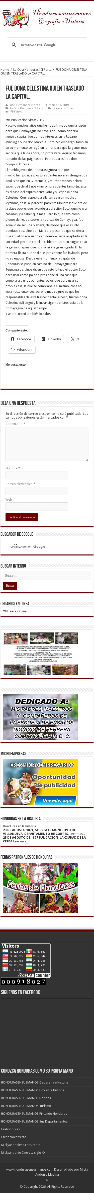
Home (5, 69)
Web (9, 499)
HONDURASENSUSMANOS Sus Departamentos (34, 1121)
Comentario (15, 424)
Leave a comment (64, 108)
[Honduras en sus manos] (47, 16)
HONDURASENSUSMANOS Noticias (26, 1098)
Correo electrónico (20, 484)
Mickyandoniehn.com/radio (20, 1145)
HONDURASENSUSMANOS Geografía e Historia (34, 1082)
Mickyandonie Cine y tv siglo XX (23, 1152)
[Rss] (47, 1181)
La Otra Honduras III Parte (32, 69)
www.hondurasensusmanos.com (29, 1169)
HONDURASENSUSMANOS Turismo (26, 1106)
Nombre (13, 468)
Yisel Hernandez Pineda (25, 105)
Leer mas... (77, 834)
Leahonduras (10, 1129)
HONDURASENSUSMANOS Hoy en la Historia (32, 1090)
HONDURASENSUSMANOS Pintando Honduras (34, 1113)
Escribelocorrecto (13, 1137)
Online (15, 611)
